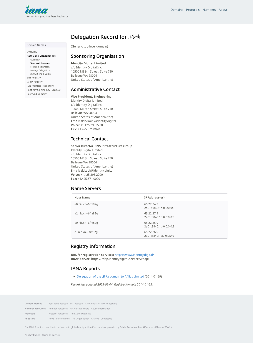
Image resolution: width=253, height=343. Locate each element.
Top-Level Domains (40, 63)
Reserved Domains (37, 94)
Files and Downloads (40, 66)
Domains (177, 10)
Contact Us (106, 318)
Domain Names (33, 303)
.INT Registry (34, 77)
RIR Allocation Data (79, 308)
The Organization (80, 318)
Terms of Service (51, 335)
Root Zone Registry (58, 303)
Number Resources (35, 308)
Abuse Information (100, 308)
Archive (95, 318)
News (51, 318)
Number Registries (58, 308)
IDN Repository (109, 303)
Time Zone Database (80, 313)
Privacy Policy (32, 335)
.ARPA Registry (35, 81)
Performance (63, 318)
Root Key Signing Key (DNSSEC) (44, 89)
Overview (32, 51)
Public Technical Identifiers (135, 327)
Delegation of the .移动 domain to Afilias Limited (110, 276)
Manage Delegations (40, 70)
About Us (30, 318)
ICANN (168, 327)
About (223, 10)
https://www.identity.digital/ (134, 255)
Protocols (193, 10)
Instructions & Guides (40, 73)
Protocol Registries (58, 313)
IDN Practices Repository (40, 85)
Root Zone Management (41, 56)
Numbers (209, 10)
